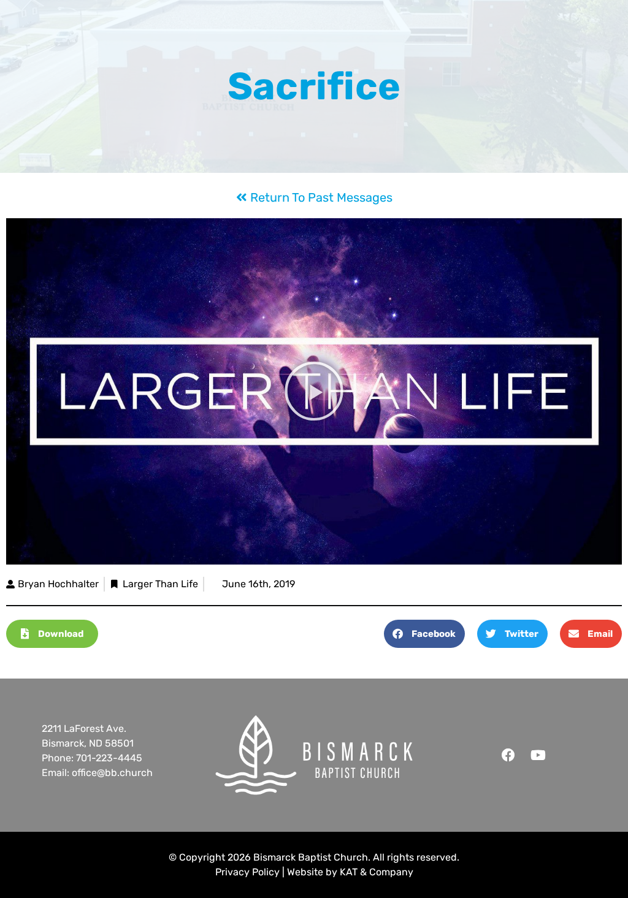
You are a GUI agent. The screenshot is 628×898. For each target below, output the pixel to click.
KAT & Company (376, 872)
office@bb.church (112, 772)
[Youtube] (538, 755)
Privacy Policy (247, 872)
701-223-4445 (109, 758)
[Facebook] (508, 755)
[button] (314, 391)
